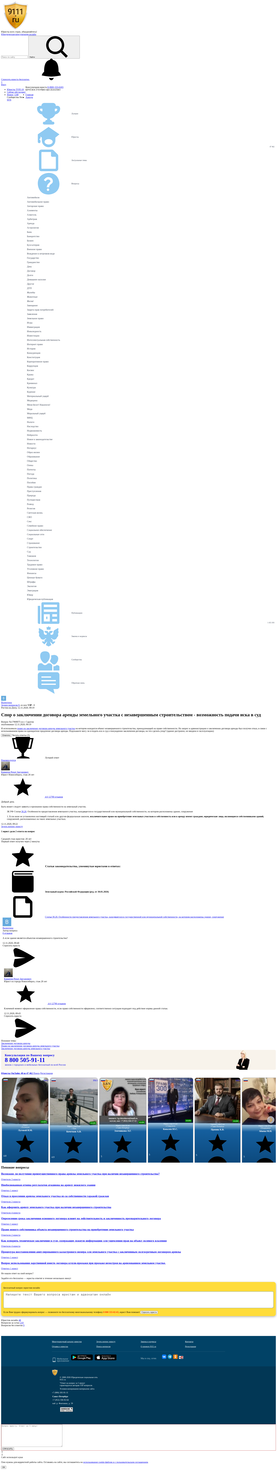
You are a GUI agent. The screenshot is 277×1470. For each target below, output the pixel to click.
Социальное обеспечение (39, 530)
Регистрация (46, 1073)
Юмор (30, 595)
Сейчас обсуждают (16, 92)
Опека (30, 465)
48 (20, 1320)
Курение (31, 392)
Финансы (31, 573)
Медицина (32, 400)
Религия (31, 508)
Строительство (34, 547)
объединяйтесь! (29, 32)
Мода (29, 409)
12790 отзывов (53, 797)
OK (3, 1467)
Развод (30, 504)
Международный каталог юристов (67, 1342)
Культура (31, 387)
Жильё (30, 301)
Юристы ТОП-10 (15, 89)
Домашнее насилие (36, 279)
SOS (9, 100)
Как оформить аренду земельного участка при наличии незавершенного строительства (56, 1207)
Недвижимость (34, 430)
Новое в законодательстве (40, 439)
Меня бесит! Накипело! (38, 405)
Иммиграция (33, 327)
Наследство (32, 426)
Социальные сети (35, 534)
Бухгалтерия (33, 245)
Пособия (31, 482)
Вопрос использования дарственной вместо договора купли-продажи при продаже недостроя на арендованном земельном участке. (83, 1263)
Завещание (32, 305)
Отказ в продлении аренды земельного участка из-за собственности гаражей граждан (55, 1196)
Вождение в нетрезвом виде (41, 253)
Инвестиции (33, 335)
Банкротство (33, 236)
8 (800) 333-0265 (55, 87)
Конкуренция (33, 353)
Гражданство (33, 262)
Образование (33, 456)
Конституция (33, 357)
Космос (30, 370)
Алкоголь (31, 215)
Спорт (30, 538)
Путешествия (33, 500)
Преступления (34, 491)
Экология (31, 586)
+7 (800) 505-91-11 (60, 1393)
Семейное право (35, 526)
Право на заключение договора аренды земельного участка (30, 1046)
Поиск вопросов (103, 1346)
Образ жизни (33, 452)
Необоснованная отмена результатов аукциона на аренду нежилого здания (48, 1185)
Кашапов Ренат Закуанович (14, 772)
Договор (31, 271)
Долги (30, 275)
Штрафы (31, 582)
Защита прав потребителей (40, 310)
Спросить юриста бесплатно (15, 79)
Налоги (30, 422)
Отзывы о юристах (60, 1346)
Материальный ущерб (38, 396)
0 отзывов (7, 933)
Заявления (32, 314)
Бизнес (30, 240)
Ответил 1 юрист (9, 1190)
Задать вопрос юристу (12, 826)
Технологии (33, 560)
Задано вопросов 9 (10, 705)
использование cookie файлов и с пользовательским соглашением (115, 1462)
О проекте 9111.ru (148, 1346)
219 (22, 1323)
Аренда (30, 223)
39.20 (23, 811)
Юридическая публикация (40, 599)
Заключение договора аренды (15, 1043)
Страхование (33, 543)
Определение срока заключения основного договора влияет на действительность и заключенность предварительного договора (81, 1218)
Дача (29, 266)
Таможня (31, 556)
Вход (3, 84)
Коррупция (32, 366)
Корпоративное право (38, 361)
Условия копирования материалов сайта (77, 1389)
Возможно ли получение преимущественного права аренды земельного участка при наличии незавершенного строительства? (80, 1173)
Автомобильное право (38, 202)
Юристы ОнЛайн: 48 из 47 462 (17, 1073)
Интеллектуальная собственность (43, 340)
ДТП (29, 288)
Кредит (30, 379)
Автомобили (33, 197)
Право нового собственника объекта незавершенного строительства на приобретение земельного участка (67, 1229)
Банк (29, 232)
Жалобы (31, 292)
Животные (32, 297)
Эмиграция (32, 590)
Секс (29, 521)
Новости (31, 443)
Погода (30, 474)
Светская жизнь (35, 513)
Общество (32, 461)
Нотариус (32, 448)
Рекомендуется (8, 760)
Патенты (31, 469)
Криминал (32, 383)
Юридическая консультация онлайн (18, 34)
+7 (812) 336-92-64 (60, 1400)
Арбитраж (32, 219)
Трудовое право (34, 564)
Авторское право (35, 206)
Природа (31, 495)
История (31, 348)
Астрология (33, 227)
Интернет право (35, 344)
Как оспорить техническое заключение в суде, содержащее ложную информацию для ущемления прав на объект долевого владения (84, 1240)
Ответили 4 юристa (10, 1213)
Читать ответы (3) (21, 735)
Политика (32, 478)
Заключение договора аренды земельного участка (25, 1048)
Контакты (189, 1342)
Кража (30, 374)
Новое (12, 94)
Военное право (34, 249)
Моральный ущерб (36, 413)
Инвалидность (34, 331)
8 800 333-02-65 (111, 1312)
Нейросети (32, 435)
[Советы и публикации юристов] (15, 29)
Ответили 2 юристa (10, 1201)
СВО (29, 517)
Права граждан (34, 487)
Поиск (36, 1073)
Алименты (32, 210)
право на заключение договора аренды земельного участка (46, 728)
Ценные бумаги (34, 577)
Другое (30, 284)
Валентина (6, 702)
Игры (29, 322)
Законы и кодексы (148, 1342)
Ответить (6, 735)
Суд (29, 551)
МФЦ (30, 418)
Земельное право (35, 318)
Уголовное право (35, 569)
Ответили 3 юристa (10, 1179)
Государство (33, 258)
